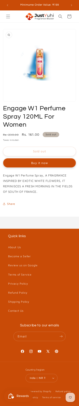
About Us (14, 247)
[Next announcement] (71, 5)
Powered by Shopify (40, 391)
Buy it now (39, 163)
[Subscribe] (61, 336)
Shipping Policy (18, 301)
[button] (8, 16)
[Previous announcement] (7, 5)
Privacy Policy (18, 283)
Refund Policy (18, 292)
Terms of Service (20, 274)
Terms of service (51, 397)
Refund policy (63, 391)
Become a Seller (19, 256)
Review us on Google (22, 265)
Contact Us (15, 310)
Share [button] (11, 203)
